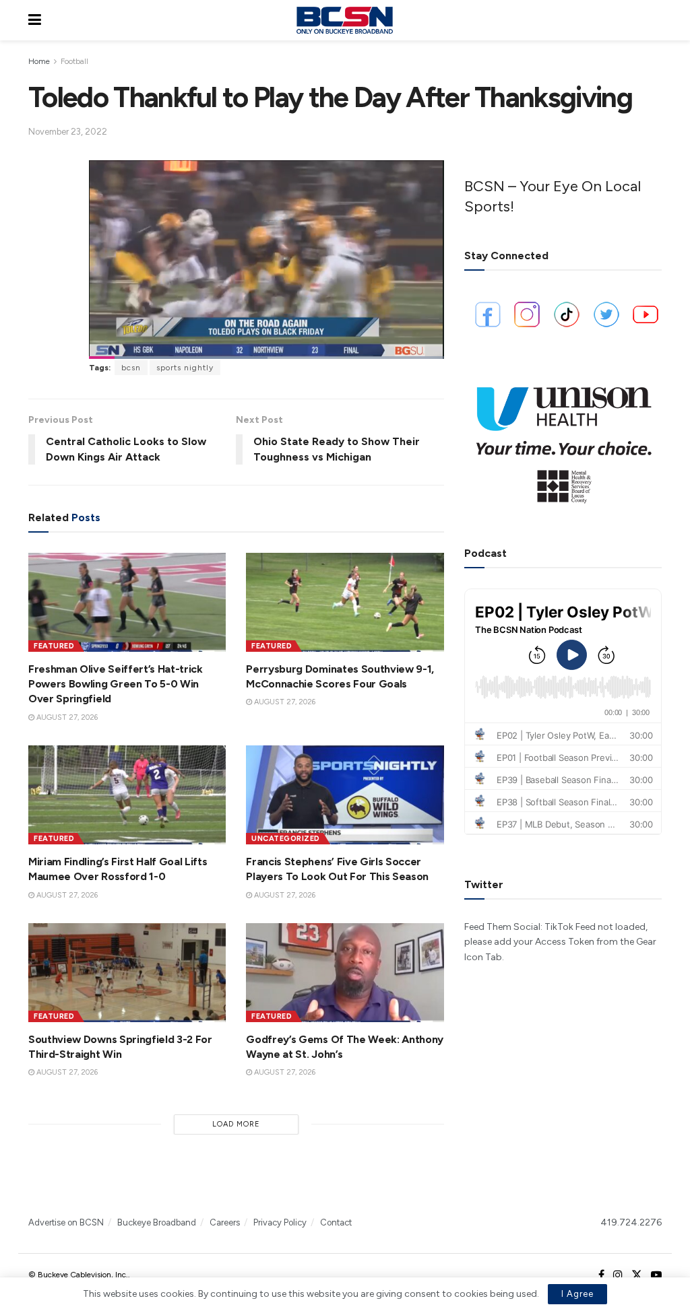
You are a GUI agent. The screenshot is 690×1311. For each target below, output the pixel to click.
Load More (236, 1124)
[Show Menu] (34, 20)
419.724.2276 (631, 1222)
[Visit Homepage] (344, 20)
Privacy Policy (280, 1222)
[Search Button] (655, 20)
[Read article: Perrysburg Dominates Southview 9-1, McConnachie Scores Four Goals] (344, 602)
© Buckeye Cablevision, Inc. (78, 1274)
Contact (336, 1222)
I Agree (577, 1294)
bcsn (131, 367)
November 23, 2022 (67, 132)
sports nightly (185, 367)
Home (39, 61)
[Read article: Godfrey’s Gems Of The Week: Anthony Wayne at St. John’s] (344, 972)
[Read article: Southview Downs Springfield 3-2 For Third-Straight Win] (127, 972)
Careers (225, 1222)
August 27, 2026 (66, 717)
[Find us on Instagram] (618, 1275)
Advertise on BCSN (66, 1222)
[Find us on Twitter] (636, 1275)
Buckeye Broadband (156, 1222)
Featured (54, 646)
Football (74, 61)
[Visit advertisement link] (563, 439)
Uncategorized (285, 838)
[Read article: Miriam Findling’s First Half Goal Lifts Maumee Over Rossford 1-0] (127, 794)
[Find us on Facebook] (601, 1275)
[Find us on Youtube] (656, 1275)
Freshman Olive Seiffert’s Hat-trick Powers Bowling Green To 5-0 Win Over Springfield (115, 684)
